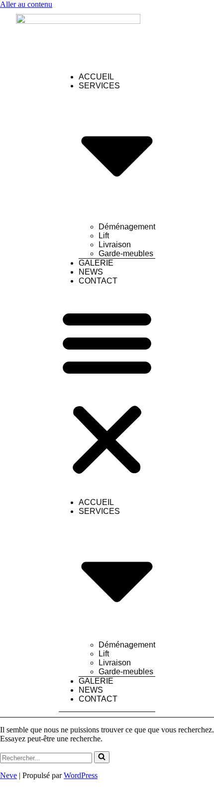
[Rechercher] (101, 757)
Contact (98, 281)
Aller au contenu (26, 4)
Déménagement (127, 226)
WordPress (81, 775)
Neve (8, 775)
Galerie (96, 263)
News (91, 272)
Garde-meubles (126, 253)
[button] (107, 391)
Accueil (96, 76)
